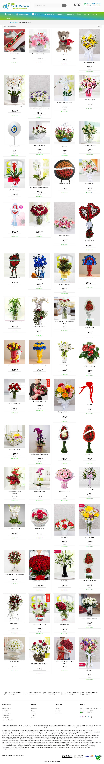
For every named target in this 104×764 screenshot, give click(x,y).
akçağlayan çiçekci (72, 747)
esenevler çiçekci (92, 734)
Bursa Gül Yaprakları (48, 739)
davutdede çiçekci (48, 745)
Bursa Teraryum (58, 742)
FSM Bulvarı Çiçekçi (46, 744)
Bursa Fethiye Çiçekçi (7, 734)
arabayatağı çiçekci (21, 749)
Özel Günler (50, 14)
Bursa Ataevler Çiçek (7, 737)
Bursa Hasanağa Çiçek (73, 732)
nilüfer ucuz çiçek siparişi (8, 730)
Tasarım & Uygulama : (52, 761)
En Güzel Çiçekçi (44, 747)
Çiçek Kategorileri (24, 14)
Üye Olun (57, 708)
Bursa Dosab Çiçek (15, 735)
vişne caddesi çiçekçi (40, 742)
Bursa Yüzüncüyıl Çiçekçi (68, 737)
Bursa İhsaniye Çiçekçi (62, 747)
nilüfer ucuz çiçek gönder (81, 745)
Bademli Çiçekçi (61, 734)
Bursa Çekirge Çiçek (59, 739)
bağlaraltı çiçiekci (6, 747)
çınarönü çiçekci (27, 745)
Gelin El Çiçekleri (74, 742)
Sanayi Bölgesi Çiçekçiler (81, 735)
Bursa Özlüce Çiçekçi (29, 742)
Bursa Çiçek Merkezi (13, 22)
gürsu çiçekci (89, 740)
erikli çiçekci (95, 737)
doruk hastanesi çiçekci (37, 745)
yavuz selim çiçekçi (46, 740)
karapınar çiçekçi (26, 744)
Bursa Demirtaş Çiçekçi (42, 734)
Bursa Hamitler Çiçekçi (60, 735)
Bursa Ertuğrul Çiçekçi (39, 737)
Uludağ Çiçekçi (65, 742)
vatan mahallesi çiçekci (93, 735)
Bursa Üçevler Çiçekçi (25, 740)
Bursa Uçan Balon (70, 745)
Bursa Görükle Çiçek (88, 730)
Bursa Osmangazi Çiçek (95, 742)
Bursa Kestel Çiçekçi (84, 732)
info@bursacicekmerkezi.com (91, 708)
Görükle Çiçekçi (29, 732)
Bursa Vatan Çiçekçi (79, 737)
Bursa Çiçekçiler (44, 732)
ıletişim (33, 717)
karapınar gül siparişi (7, 744)
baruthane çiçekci (35, 747)
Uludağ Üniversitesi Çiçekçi (42, 730)
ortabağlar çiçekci (53, 734)
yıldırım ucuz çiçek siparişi (38, 735)
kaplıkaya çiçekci (52, 747)
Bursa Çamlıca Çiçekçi (65, 730)
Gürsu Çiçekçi (36, 732)
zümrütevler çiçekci (49, 735)
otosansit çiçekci (70, 735)
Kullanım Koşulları (6, 708)
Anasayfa (10, 14)
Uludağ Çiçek (66, 744)
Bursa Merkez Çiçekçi (57, 740)
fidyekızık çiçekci (26, 747)
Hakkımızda (34, 708)
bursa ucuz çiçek (49, 742)
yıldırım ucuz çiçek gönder (61, 732)
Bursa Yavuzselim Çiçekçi (59, 745)
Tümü (99, 26)
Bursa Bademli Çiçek (71, 734)
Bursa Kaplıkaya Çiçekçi (18, 742)
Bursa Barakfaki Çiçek (36, 740)
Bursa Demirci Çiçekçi (36, 744)
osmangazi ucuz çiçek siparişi (86, 744)
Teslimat (94, 14)
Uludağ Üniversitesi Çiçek (16, 739)
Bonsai (80, 742)
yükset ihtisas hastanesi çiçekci (9, 745)
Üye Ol (78, 5)
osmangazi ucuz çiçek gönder (9, 749)
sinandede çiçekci (74, 744)
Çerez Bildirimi (5, 717)
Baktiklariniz (60, 14)
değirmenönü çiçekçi (7, 742)
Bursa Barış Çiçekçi (28, 739)
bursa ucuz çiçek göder (26, 735)
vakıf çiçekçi (20, 745)
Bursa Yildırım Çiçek (95, 732)
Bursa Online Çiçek (17, 744)
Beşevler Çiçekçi (6, 735)
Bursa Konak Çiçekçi (80, 740)
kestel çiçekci (67, 739)
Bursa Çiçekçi (86, 742)
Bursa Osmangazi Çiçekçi (69, 740)
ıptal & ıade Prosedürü (7, 720)
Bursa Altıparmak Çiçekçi (83, 747)
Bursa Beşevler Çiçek (82, 734)
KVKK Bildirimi (5, 715)
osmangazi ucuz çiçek (54, 730)
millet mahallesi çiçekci (16, 747)
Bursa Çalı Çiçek (57, 737)
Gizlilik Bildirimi (5, 710)
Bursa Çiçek (52, 732)
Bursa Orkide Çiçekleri (76, 730)
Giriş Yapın (57, 710)
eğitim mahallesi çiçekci (18, 734)
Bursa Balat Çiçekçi (7, 740)
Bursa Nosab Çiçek (17, 737)
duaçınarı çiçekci (6, 739)
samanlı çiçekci (15, 740)
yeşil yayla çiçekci (88, 739)
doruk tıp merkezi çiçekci (77, 739)
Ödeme (79, 14)
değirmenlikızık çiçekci (19, 732)
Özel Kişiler (38, 14)
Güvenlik (86, 14)
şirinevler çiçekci (49, 737)
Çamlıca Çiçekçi (91, 745)
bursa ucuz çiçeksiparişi (30, 734)
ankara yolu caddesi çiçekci (20, 730)
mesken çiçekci (88, 737)
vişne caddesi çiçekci (38, 739)
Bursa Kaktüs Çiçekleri (57, 744)
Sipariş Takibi (70, 14)
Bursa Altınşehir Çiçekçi (8, 732)
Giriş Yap (79, 4)
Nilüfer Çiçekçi (31, 730)
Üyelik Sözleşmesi (6, 713)
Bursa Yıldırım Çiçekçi (28, 737)
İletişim (8, 18)
